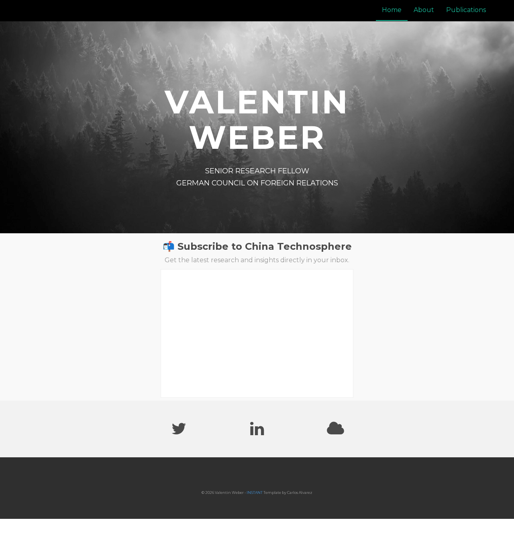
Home (392, 10)
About (424, 10)
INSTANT (255, 492)
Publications (466, 10)
